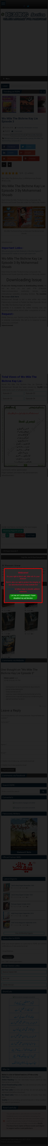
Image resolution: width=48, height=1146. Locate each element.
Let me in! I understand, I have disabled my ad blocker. (23, 596)
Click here (10, 589)
